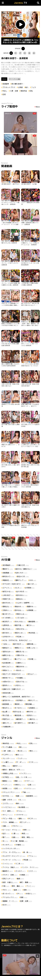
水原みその (8, 682)
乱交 (6, 833)
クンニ (30, 886)
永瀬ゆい (21, 663)
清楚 (23, 897)
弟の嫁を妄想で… (18, 84)
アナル (32, 856)
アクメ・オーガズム (12, 852)
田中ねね (19, 610)
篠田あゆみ (21, 666)
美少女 (22, 751)
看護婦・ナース (10, 901)
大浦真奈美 (8, 727)
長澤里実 (6, 84)
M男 (6, 886)
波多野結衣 (8, 565)
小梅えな (33, 719)
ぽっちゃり (8, 893)
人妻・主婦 (14, 91)
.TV (20, 2)
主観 (6, 826)
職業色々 (8, 871)
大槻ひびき (23, 565)
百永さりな (21, 682)
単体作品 (23, 91)
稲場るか (7, 648)
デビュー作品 (9, 818)
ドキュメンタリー (11, 792)
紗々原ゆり (20, 723)
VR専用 (20, 845)
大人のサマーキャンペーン (14, 856)
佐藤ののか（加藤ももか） (14, 689)
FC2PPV (8, 755)
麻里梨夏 (7, 704)
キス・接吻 (8, 811)
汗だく (7, 890)
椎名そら (7, 708)
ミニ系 (19, 863)
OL (22, 800)
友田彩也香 (8, 693)
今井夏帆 (21, 678)
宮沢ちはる (18, 712)
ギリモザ (8, 845)
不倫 (26, 792)
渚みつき (32, 584)
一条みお (19, 670)
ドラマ (29, 781)
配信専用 (31, 796)
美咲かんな (21, 614)
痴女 (19, 755)
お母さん (31, 893)
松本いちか (21, 573)
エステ (32, 871)
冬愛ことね (32, 648)
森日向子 (7, 621)
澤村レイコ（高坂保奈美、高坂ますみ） (18, 697)
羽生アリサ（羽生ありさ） (14, 674)
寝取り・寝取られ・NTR (14, 770)
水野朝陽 (31, 610)
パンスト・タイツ (30, 867)
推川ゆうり (8, 614)
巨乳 (31, 91)
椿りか (31, 625)
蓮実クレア (21, 580)
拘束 (26, 830)
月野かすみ (21, 655)
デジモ (33, 762)
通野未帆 (31, 644)
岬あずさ (31, 712)
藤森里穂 (33, 621)
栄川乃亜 (7, 715)
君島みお (19, 606)
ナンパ (7, 785)
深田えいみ (20, 633)
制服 (20, 796)
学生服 (27, 860)
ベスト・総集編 (10, 822)
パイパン (30, 788)
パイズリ (25, 773)
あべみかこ (20, 708)
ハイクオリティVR (11, 848)
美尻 (25, 833)
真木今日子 (18, 644)
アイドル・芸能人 (11, 867)
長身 (27, 890)
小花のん (19, 685)
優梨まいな (21, 651)
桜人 (26, 87)
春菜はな (7, 606)
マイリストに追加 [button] (15, 79)
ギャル (21, 811)
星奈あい (7, 685)
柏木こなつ (8, 666)
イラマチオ (21, 815)
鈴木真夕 (33, 723)
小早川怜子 (8, 595)
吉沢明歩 (21, 700)
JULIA (18, 588)
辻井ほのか (8, 636)
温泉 (17, 890)
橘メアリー (20, 659)
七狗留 (20, 87)
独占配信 (24, 807)
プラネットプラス (9, 87)
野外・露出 (18, 886)
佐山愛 (6, 712)
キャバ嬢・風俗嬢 (19, 841)
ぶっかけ (20, 871)
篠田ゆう (8, 569)
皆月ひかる (8, 591)
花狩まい (31, 715)
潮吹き (17, 766)
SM (20, 893)
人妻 (15, 833)
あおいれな (20, 621)
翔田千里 (19, 625)
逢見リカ (7, 723)
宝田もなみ (8, 651)
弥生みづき (23, 576)
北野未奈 (7, 625)
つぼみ (6, 644)
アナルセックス (10, 897)
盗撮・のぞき (10, 800)
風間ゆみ (31, 606)
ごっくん (8, 863)
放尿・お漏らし (10, 882)
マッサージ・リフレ (12, 860)
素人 (23, 747)
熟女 (33, 751)
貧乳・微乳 (28, 837)
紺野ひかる (8, 655)
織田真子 (21, 719)
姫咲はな (21, 599)
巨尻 (4, 94)
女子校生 (8, 777)
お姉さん (19, 785)
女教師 (24, 875)
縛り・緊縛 (26, 882)
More (38, 107)
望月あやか (8, 700)
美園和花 (8, 580)
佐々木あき (21, 591)
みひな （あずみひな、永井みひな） (17, 640)
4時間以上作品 (10, 773)
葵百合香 (19, 715)
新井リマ (33, 700)
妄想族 (7, 788)
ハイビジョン (9, 807)
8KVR (6, 905)
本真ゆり (7, 659)
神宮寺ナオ (8, 678)
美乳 (6, 766)
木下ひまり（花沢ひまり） (14, 584)
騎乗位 (7, 781)
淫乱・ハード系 (24, 777)
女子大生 (8, 796)
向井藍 (32, 659)
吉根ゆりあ (8, 599)
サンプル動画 (10, 747)
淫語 (15, 837)
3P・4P (21, 762)
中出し (5, 91)
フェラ (33, 87)
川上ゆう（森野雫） (25, 603)
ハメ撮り (8, 762)
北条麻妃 (33, 708)
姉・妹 (27, 852)
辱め (20, 803)
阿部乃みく (8, 719)
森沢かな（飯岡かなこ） (26, 569)
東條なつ (19, 648)
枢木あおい (21, 595)
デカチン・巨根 (10, 875)
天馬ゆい (7, 610)
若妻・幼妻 (26, 901)
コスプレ (8, 803)
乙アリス (7, 588)
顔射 (18, 781)
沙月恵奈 (30, 588)
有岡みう (7, 670)
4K (5, 841)
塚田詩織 (30, 704)
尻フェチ (25, 822)
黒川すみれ (8, 629)
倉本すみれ (8, 603)
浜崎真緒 (8, 573)
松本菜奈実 (8, 663)
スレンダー (9, 758)
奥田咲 (19, 704)
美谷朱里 (33, 633)
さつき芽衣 (8, 618)
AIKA (32, 580)
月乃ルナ (32, 674)
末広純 (20, 636)
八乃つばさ (21, 618)
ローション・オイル (12, 830)
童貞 (20, 878)
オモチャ (17, 826)
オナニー (8, 815)
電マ (6, 837)
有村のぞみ (21, 629)
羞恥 (22, 818)
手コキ (32, 818)
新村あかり (8, 576)
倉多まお (7, 633)
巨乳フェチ (8, 878)
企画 (32, 785)
